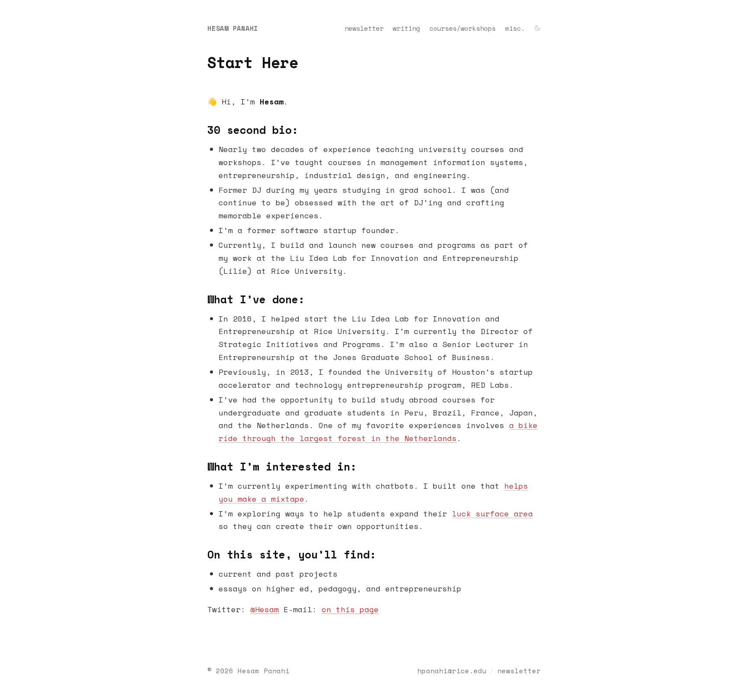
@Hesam (264, 609)
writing (406, 28)
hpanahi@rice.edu (452, 670)
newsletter (364, 28)
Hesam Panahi (232, 28)
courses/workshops (462, 28)
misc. (515, 28)
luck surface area (492, 513)
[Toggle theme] (537, 28)
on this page (350, 609)
